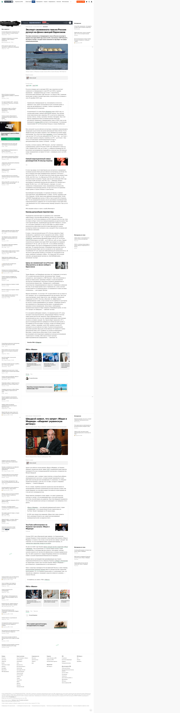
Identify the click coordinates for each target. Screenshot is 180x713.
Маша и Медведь (33, 507)
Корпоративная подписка (52, 661)
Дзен (33, 663)
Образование (4, 34)
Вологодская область (21, 666)
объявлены (48, 111)
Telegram (38, 342)
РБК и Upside (4, 379)
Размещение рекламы (66, 663)
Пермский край (20, 673)
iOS (77, 658)
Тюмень (18, 678)
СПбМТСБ (29, 238)
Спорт (3, 146)
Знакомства (64, 676)
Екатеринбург (19, 659)
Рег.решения (64, 674)
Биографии (4, 668)
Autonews (76, 427)
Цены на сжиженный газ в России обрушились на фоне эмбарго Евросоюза (39, 265)
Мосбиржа (14, 700)
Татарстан (19, 676)
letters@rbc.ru (13, 696)
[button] (86, 2)
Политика (4, 98)
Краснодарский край (21, 669)
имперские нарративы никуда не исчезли (38, 543)
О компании (64, 658)
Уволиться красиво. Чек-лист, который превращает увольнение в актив (82, 419)
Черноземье (19, 679)
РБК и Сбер (4, 247)
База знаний (4, 669)
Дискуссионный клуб (6, 42)
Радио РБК (7, 1)
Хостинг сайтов (65, 672)
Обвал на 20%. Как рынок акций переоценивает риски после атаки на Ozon (82, 432)
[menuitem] (19, 1)
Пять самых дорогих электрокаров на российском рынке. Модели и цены (82, 425)
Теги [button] (31, 374)
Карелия (18, 683)
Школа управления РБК (66, 682)
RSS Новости (49, 666)
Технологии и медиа (6, 664)
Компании (4, 104)
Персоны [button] (36, 611)
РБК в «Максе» (32, 349)
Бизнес (3, 531)
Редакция (64, 661)
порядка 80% (39, 122)
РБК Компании (77, 28)
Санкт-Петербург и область (22, 658)
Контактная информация (67, 659)
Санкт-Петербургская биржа (22, 700)
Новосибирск (19, 661)
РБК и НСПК (4, 515)
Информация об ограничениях (8, 705)
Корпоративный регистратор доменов (68, 670)
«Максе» (47, 579)
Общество (4, 48)
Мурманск (19, 685)
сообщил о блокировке (61, 560)
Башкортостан (20, 664)
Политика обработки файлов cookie (81, 705)
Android (78, 659)
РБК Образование (5, 671)
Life (2, 119)
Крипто (3, 372)
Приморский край (20, 686)
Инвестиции (4, 165)
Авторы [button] (27, 374)
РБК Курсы (64, 681)
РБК (26, 164)
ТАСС (48, 469)
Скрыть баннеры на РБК (51, 658)
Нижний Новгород (20, 671)
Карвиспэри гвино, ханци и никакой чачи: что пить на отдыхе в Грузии (82, 33)
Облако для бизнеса (66, 668)
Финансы (3, 477)
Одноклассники (35, 659)
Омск (18, 663)
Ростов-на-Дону (20, 674)
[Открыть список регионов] (86, 2)
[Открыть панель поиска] (89, 2)
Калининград (19, 668)
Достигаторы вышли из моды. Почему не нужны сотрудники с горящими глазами (82, 40)
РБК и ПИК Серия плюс (6, 606)
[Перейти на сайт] (10, 24)
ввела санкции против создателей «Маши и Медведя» (47, 547)
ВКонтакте (34, 658)
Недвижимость (5, 408)
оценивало (49, 134)
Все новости (5, 29)
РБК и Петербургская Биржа (7, 152)
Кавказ (18, 681)
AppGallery (79, 661)
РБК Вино (76, 35)
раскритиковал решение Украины (35, 569)
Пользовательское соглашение (38, 705)
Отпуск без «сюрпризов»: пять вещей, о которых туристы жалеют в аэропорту (83, 26)
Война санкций (29, 26)
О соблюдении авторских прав (23, 705)
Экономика (4, 659)
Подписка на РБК (50, 659)
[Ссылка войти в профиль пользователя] (91, 1)
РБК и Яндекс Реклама (6, 360)
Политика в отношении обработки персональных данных (59, 705)
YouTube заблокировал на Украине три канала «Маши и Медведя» (38, 527)
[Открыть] (10, 1)
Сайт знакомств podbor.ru (67, 677)
